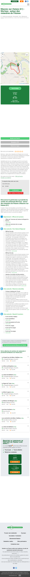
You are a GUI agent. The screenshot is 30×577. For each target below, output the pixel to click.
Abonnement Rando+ (15, 538)
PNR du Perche (15, 101)
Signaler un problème (6, 177)
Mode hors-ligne (15, 146)
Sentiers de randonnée (7, 16)
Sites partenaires (22, 541)
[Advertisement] (15, 36)
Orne (20, 16)
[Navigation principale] (28, 4)
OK (20, 575)
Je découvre (15, 190)
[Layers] (26, 54)
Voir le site (8, 222)
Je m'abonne (15, 461)
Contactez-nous (15, 544)
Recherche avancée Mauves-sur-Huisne (15, 345)
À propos (14, 1)
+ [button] (2, 54)
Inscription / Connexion (15, 535)
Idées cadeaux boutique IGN (15, 193)
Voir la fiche (15, 88)
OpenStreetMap (22, 83)
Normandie (15, 16)
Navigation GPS (15, 142)
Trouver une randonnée (10, 533)
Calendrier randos (8, 541)
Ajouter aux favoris (15, 138)
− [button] (2, 56)
